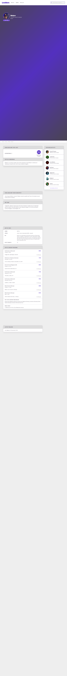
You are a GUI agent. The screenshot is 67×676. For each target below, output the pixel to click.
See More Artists (54, 188)
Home (3, 141)
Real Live (22, 2)
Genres (17, 2)
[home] (5, 2)
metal (9, 141)
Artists (12, 2)
